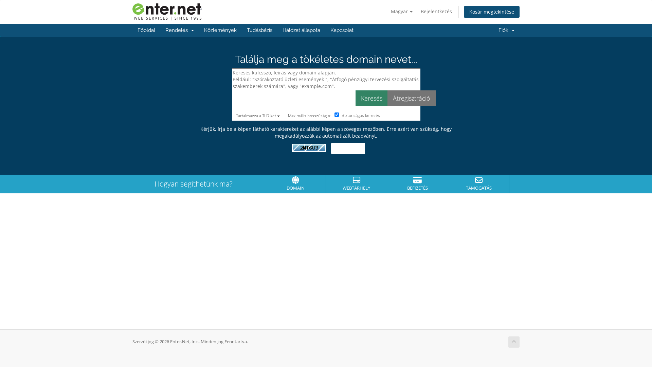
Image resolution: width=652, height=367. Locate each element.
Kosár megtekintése (491, 11)
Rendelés (178, 30)
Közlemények (220, 30)
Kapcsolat (342, 30)
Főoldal (146, 30)
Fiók (505, 30)
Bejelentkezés (436, 11)
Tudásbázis (259, 30)
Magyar (400, 11)
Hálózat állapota (301, 30)
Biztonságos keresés (360, 115)
